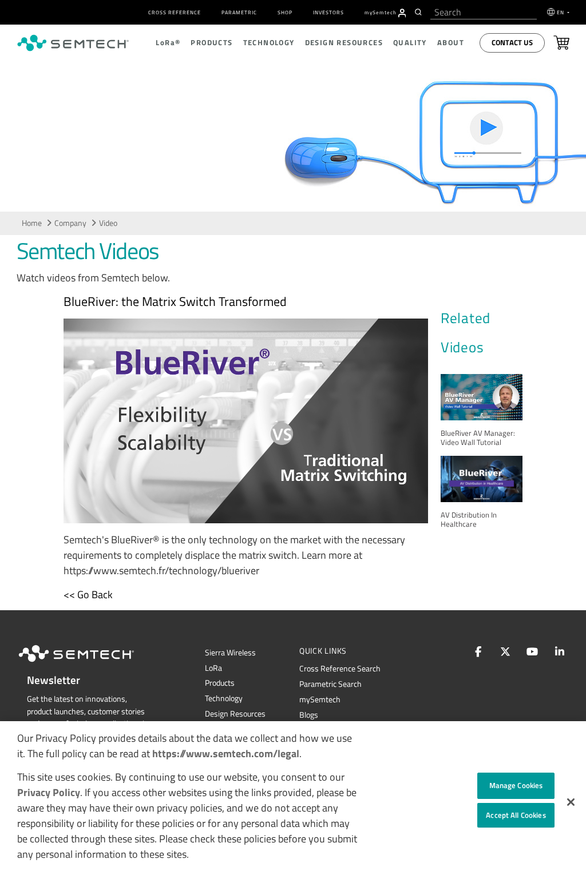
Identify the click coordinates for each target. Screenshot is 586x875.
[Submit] (419, 12)
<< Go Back (88, 594)
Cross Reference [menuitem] (174, 12)
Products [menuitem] (211, 42)
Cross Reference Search (340, 668)
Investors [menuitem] (328, 12)
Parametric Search (330, 684)
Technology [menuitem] (269, 42)
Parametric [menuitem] (239, 12)
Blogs (308, 715)
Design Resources (235, 713)
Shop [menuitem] (285, 12)
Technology (224, 698)
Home (32, 223)
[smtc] (73, 43)
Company (70, 223)
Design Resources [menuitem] (344, 42)
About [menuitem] (450, 42)
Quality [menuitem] (410, 42)
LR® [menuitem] (168, 42)
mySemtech (319, 699)
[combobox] (483, 12)
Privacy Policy (48, 792)
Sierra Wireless (230, 652)
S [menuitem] (381, 12)
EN (561, 12)
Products (220, 683)
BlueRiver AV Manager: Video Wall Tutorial (478, 438)
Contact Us (512, 42)
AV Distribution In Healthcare (469, 520)
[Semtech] (88, 664)
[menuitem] (402, 13)
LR (213, 668)
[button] (571, 802)
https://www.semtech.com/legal (225, 753)
